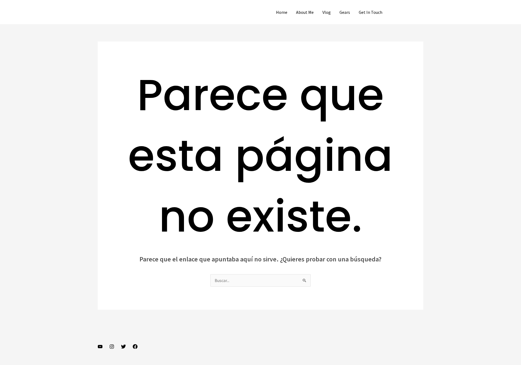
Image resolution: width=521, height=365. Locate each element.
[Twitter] (123, 346)
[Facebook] (135, 346)
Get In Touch (370, 12)
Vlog (326, 12)
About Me (305, 12)
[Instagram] (111, 346)
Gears (344, 12)
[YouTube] (100, 346)
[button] (407, 12)
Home (281, 12)
